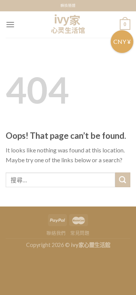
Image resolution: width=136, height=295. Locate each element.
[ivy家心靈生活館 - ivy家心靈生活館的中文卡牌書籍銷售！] (68, 24)
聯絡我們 (55, 233)
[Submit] (122, 179)
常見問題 (79, 233)
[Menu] (10, 24)
